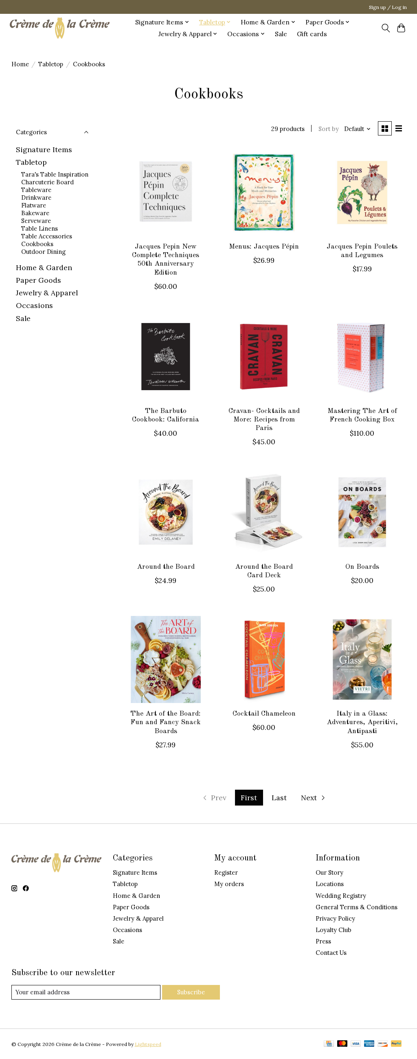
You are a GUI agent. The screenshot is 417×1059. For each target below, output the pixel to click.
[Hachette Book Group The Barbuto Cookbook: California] (165, 356)
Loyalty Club (333, 930)
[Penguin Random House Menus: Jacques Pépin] (263, 192)
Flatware (33, 205)
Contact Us (331, 952)
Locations (330, 884)
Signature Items (44, 149)
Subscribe (191, 992)
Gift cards (312, 34)
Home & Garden (44, 267)
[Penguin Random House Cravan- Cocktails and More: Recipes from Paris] (263, 356)
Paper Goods (38, 280)
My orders (229, 884)
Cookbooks (37, 244)
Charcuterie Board (47, 182)
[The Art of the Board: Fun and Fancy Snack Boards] (165, 659)
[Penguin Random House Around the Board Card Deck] (263, 512)
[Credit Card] (329, 1044)
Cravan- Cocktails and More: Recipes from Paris (264, 420)
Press (323, 941)
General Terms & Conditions (356, 907)
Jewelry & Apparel (47, 292)
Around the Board (166, 566)
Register (226, 872)
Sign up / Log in (388, 7)
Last (279, 797)
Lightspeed (148, 1044)
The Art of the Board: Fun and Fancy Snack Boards (165, 722)
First (249, 797)
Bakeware (35, 213)
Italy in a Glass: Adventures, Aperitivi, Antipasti (362, 722)
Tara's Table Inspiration (54, 174)
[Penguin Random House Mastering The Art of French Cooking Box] (362, 356)
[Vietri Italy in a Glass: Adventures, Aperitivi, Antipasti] (362, 659)
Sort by (328, 129)
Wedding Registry (341, 896)
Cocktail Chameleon (264, 713)
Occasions (34, 305)
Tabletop (50, 64)
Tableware (36, 190)
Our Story (329, 872)
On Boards (362, 566)
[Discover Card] (382, 1044)
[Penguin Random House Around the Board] (165, 512)
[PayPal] (396, 1044)
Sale (281, 34)
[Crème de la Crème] (60, 28)
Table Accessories (46, 236)
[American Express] (369, 1044)
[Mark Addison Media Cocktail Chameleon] (263, 659)
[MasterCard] (342, 1044)
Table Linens (39, 228)
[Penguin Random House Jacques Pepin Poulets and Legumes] (362, 192)
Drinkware (36, 197)
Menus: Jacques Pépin (264, 246)
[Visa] (356, 1044)
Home (20, 64)
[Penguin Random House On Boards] (362, 512)
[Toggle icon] (385, 28)
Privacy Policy (335, 918)
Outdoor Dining (43, 251)
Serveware (36, 221)
